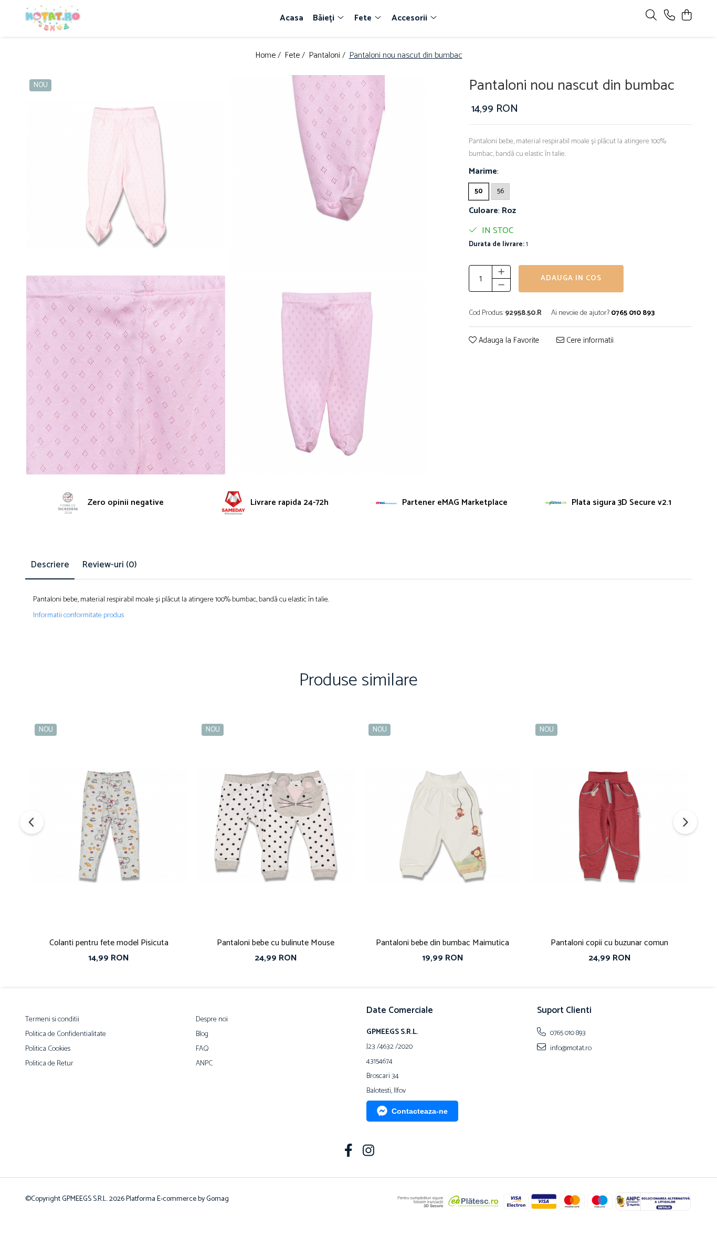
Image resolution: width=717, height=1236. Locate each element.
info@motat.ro (570, 1048)
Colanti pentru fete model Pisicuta (108, 943)
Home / (269, 56)
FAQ (202, 1049)
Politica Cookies (47, 1049)
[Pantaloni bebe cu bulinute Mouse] (275, 825)
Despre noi (212, 1020)
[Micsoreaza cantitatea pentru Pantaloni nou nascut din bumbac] (501, 285)
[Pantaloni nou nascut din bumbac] (125, 174)
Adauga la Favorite (508, 341)
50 (479, 191)
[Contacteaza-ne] (669, 16)
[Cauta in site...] (651, 16)
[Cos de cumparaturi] (686, 16)
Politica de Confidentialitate (65, 1034)
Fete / (295, 56)
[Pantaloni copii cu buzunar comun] (609, 825)
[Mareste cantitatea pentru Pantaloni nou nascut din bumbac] (501, 272)
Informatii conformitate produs (78, 615)
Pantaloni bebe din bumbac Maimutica (442, 943)
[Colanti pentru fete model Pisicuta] (108, 825)
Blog (202, 1034)
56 (500, 191)
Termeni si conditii (52, 1020)
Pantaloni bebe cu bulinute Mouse (275, 943)
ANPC (204, 1064)
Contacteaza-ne (420, 1111)
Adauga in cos (571, 278)
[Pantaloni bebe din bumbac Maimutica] (442, 825)
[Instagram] (369, 1152)
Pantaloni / (328, 56)
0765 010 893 (567, 1033)
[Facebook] (349, 1152)
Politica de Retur (49, 1064)
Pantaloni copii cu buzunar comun (609, 943)
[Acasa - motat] (85, 18)
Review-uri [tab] (109, 564)
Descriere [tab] (49, 564)
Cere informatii (589, 341)
